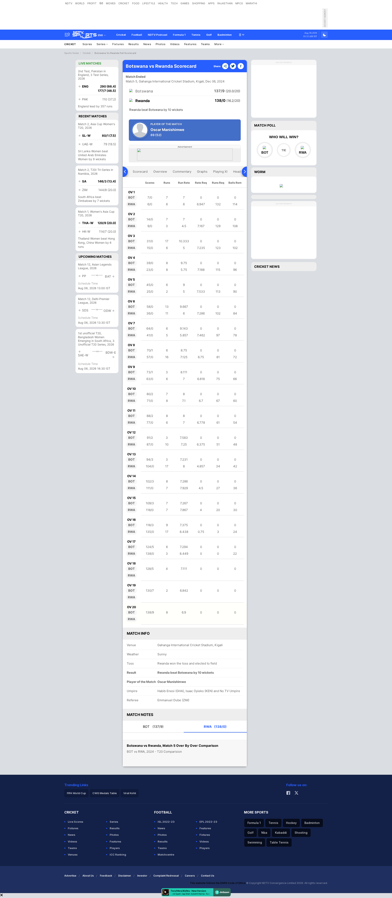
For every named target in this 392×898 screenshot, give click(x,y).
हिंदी (101, 3)
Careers (190, 875)
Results (133, 44)
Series (101, 44)
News (147, 44)
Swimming (254, 842)
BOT (153, 727)
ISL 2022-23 (166, 821)
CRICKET (123, 3)
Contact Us (207, 875)
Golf (209, 34)
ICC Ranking (118, 854)
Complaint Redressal (166, 875)
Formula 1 (179, 34)
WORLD (80, 3)
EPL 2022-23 (208, 821)
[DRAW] (283, 150)
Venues (73, 854)
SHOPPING (198, 3)
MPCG (239, 3)
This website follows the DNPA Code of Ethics (218, 883)
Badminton (224, 34)
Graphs (202, 171)
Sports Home (71, 53)
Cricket (121, 34)
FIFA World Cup (76, 793)
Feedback (106, 875)
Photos (160, 44)
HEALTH (163, 3)
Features (190, 44)
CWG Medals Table (104, 793)
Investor (142, 875)
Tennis (195, 34)
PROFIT (92, 3)
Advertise (70, 875)
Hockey (291, 823)
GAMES (184, 3)
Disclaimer (124, 875)
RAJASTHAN (225, 3)
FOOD (135, 3)
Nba (264, 832)
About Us (88, 875)
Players (115, 848)
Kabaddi (281, 832)
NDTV (68, 3)
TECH (174, 3)
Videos (175, 44)
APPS (211, 3)
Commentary (182, 171)
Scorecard (140, 171)
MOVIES (111, 3)
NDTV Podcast (157, 34)
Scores (87, 44)
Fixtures (118, 44)
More (218, 44)
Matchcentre (166, 854)
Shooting (301, 832)
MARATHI (251, 3)
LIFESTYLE (148, 3)
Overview (160, 171)
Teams (205, 44)
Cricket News (267, 267)
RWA (215, 727)
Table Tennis (279, 842)
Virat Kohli (129, 793)
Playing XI (220, 171)
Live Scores (75, 821)
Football (136, 34)
